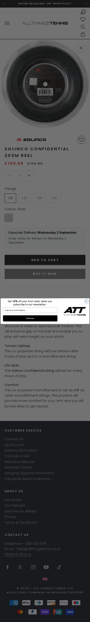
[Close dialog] (86, 301)
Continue (30, 318)
